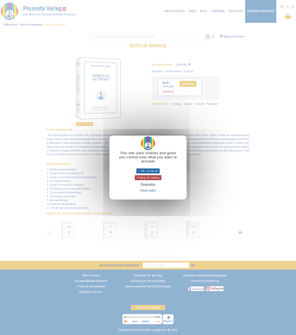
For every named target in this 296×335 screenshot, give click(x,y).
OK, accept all (149, 170)
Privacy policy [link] (148, 190)
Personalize (148, 184)
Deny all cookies (149, 177)
